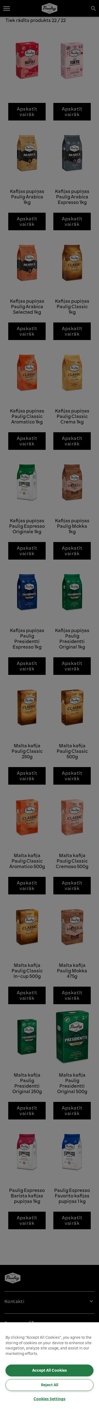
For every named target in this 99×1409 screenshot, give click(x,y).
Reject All (49, 1384)
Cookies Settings (49, 1398)
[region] (49, 1365)
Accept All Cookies (49, 1370)
